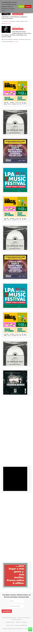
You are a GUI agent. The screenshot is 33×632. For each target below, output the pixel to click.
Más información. (9, 10)
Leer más (8, 23)
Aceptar (21, 6)
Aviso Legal (27, 628)
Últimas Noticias (17, 14)
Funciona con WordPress (24, 617)
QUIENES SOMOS (10, 622)
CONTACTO (18, 622)
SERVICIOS (24, 622)
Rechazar (28, 6)
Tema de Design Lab (16, 619)
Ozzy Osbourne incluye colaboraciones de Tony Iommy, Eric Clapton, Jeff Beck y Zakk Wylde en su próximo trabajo (16, 34)
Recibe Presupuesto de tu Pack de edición (13, 628)
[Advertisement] (16, 62)
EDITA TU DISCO (10, 625)
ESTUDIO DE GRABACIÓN (21, 625)
